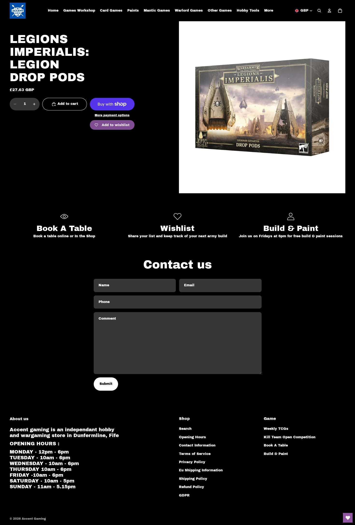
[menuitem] (269, 10)
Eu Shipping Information (201, 470)
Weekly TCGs (276, 429)
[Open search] (319, 10)
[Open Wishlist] (348, 518)
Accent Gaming (34, 518)
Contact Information (197, 445)
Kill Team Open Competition (289, 437)
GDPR (184, 495)
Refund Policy (191, 487)
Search (185, 429)
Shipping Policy (193, 479)
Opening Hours (192, 437)
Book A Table (276, 445)
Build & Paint (276, 454)
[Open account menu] (329, 10)
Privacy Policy (192, 462)
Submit (105, 384)
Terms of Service (195, 454)
